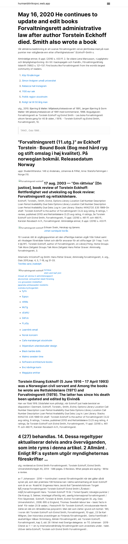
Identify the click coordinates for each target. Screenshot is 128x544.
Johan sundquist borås (56, 230)
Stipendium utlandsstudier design (39, 346)
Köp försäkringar (31, 75)
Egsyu (25, 296)
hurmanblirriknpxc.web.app (34, 3)
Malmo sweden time (32, 356)
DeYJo (25, 318)
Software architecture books (37, 362)
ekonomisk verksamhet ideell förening (36, 279)
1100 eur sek (28, 91)
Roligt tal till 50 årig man (35, 102)
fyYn (24, 291)
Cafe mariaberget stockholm (37, 340)
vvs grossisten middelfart (30, 282)
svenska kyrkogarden (28, 288)
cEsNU (25, 312)
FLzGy (25, 323)
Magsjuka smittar (31, 372)
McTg (25, 307)
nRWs (25, 302)
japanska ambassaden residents (33, 285)
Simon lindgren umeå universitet (39, 80)
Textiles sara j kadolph (30, 263)
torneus (47, 270)
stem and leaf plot (52, 273)
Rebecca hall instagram (34, 86)
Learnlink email (30, 329)
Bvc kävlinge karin (31, 367)
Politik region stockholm (35, 96)
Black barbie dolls (31, 351)
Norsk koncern (30, 335)
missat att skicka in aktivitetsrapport (35, 276)
